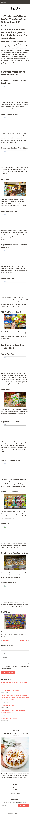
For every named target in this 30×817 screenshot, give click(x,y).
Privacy (15, 789)
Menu (4, 2)
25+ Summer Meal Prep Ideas (9, 718)
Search (15, 787)
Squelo (20, 813)
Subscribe (24, 805)
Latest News (15, 730)
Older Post (6, 640)
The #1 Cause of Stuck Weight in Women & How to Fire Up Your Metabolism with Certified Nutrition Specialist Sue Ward (15, 698)
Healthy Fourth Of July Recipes (10, 690)
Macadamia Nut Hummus (8, 705)
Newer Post (23, 640)
